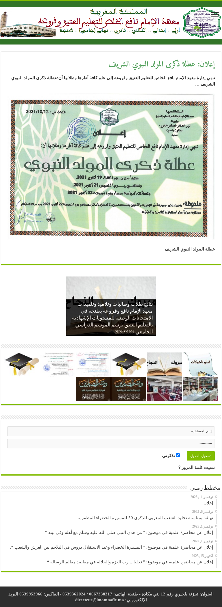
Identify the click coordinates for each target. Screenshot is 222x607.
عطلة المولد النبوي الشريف (190, 249)
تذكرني (169, 455)
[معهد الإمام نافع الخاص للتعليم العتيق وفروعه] (111, 22)
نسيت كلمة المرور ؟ (196, 467)
